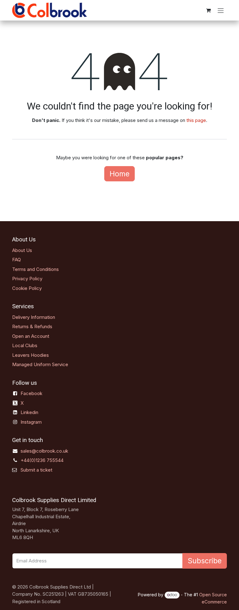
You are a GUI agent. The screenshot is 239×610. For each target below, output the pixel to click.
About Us (22, 250)
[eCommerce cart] (208, 10)
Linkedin (29, 412)
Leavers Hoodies (30, 355)
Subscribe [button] (205, 560)
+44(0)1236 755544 (42, 460)
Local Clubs (24, 345)
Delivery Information (33, 317)
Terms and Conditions (35, 269)
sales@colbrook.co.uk (44, 451)
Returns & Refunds (32, 326)
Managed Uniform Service (40, 364)
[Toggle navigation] (220, 10)
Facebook (31, 393)
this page (196, 120)
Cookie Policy (27, 288)
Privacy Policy (27, 279)
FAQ (16, 260)
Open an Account (30, 336)
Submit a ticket (36, 470)
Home (119, 173)
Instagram (31, 422)
